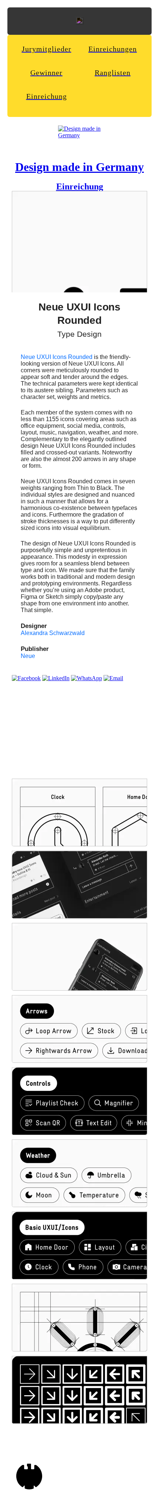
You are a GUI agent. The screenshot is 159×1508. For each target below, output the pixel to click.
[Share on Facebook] (26, 678)
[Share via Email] (113, 678)
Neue (28, 656)
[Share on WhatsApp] (86, 678)
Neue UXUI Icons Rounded (56, 357)
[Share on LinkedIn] (56, 678)
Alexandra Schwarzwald (53, 633)
